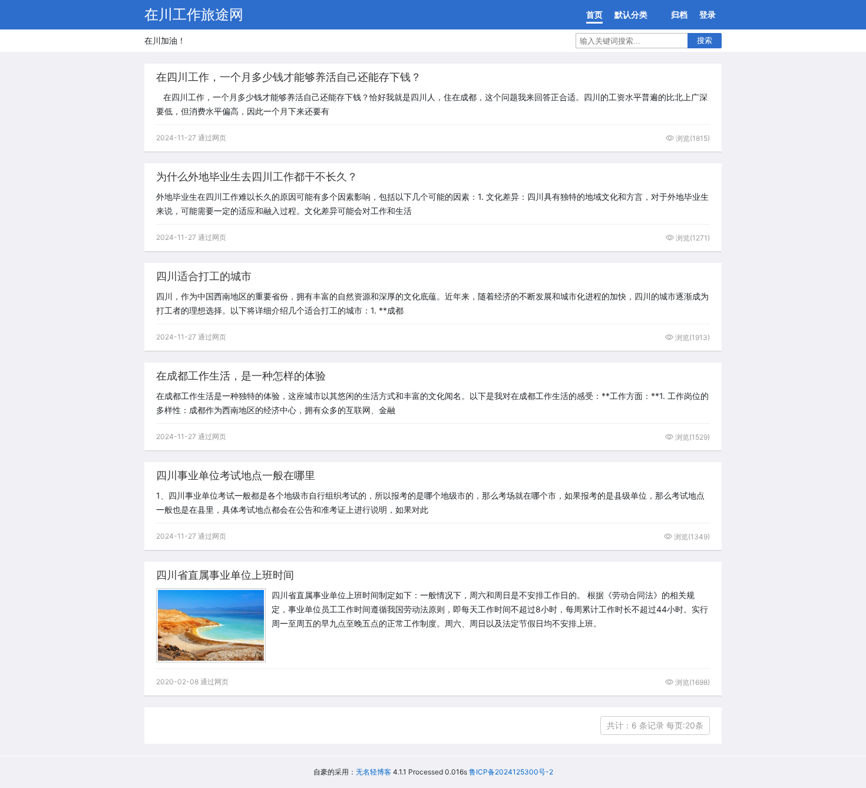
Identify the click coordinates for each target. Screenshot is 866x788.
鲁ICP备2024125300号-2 (511, 771)
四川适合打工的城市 (204, 276)
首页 (594, 14)
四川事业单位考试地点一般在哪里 (235, 475)
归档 (679, 14)
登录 (707, 14)
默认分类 (630, 14)
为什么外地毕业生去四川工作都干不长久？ (257, 176)
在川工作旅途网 (193, 14)
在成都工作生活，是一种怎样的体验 (241, 376)
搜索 (704, 40)
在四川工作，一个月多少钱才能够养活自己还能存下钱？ (288, 77)
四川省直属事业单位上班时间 (225, 575)
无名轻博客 (373, 771)
